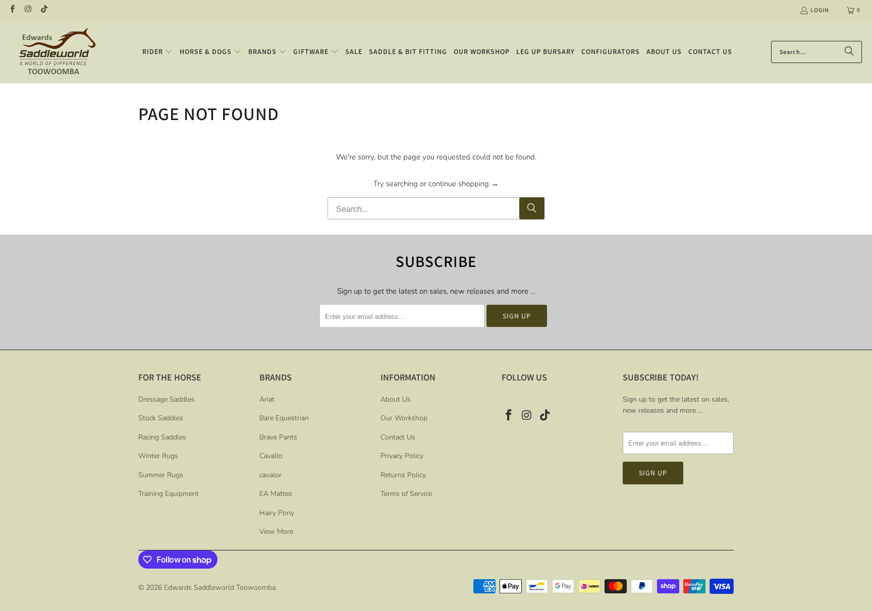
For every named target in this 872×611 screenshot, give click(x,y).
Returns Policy (403, 475)
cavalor (270, 475)
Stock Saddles (160, 418)
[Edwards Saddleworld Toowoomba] (56, 51)
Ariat (267, 399)
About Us (395, 399)
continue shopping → (463, 184)
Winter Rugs (158, 456)
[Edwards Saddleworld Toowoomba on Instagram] (27, 10)
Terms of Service (406, 493)
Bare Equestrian (284, 418)
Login (819, 10)
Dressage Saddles (166, 399)
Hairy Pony (276, 513)
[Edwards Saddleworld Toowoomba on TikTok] (43, 10)
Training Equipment (168, 493)
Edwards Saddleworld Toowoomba (220, 587)
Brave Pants (278, 437)
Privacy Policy (401, 456)
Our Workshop (403, 418)
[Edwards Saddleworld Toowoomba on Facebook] (12, 10)
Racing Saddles (162, 437)
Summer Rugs (160, 475)
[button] (157, 52)
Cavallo (271, 456)
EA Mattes (275, 493)
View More (276, 531)
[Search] (849, 52)
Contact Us (397, 437)
